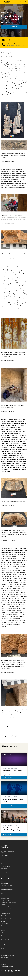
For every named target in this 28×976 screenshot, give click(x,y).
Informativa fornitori (5, 962)
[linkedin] (12, 971)
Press (2, 948)
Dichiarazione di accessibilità (7, 966)
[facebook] (5, 971)
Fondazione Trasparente (8, 940)
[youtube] (16, 971)
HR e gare (4, 944)
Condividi (14, 26)
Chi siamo (4, 936)
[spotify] (19, 971)
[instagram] (9, 971)
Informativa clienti (5, 959)
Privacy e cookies (4, 957)
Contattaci (3, 964)
